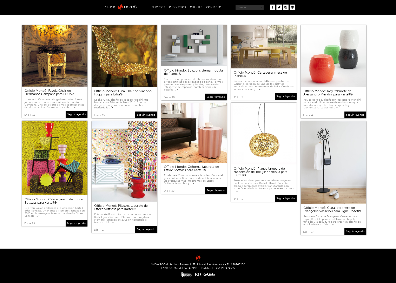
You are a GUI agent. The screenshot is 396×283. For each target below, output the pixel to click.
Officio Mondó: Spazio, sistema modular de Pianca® (194, 72)
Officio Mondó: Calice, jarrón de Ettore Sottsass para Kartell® (54, 200)
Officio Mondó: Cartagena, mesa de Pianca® (260, 74)
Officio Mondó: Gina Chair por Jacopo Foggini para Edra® (123, 92)
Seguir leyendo (76, 114)
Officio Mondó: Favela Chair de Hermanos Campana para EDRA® (49, 92)
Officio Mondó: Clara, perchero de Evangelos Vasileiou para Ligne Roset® (332, 209)
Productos (177, 7)
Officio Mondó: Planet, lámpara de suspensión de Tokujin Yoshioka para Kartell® (260, 172)
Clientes (196, 7)
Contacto (213, 7)
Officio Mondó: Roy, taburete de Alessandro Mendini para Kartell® (328, 92)
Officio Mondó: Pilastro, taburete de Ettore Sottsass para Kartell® (121, 207)
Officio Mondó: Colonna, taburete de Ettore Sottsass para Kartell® (191, 168)
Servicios (158, 7)
